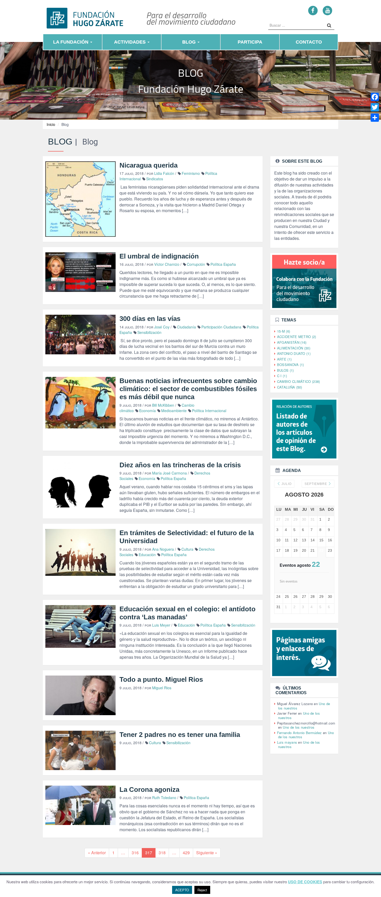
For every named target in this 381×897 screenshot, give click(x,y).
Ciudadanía (186, 326)
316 (135, 853)
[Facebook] (313, 10)
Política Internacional (209, 410)
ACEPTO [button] (182, 889)
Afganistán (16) (292, 342)
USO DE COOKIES (305, 882)
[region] (190, 81)
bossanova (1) (290, 364)
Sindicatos (154, 178)
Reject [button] (202, 889)
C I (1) (282, 375)
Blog (189, 42)
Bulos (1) (285, 370)
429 (186, 853)
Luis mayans (287, 742)
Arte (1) (284, 359)
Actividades (130, 42)
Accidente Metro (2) (296, 336)
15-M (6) (283, 331)
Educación (147, 554)
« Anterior (97, 853)
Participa (250, 42)
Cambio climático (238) (298, 381)
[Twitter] (375, 107)
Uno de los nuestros (298, 727)
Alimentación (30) (293, 348)
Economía (147, 410)
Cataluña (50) (289, 387)
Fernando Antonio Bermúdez (299, 732)
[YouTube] (327, 10)
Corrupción (196, 264)
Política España (223, 264)
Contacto (309, 42)
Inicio (51, 124)
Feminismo (191, 173)
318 (162, 853)
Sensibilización (149, 332)
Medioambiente (174, 410)
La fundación (71, 42)
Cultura (187, 549)
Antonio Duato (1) (294, 353)
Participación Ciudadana (221, 326)
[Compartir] (375, 117)
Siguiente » (206, 853)
